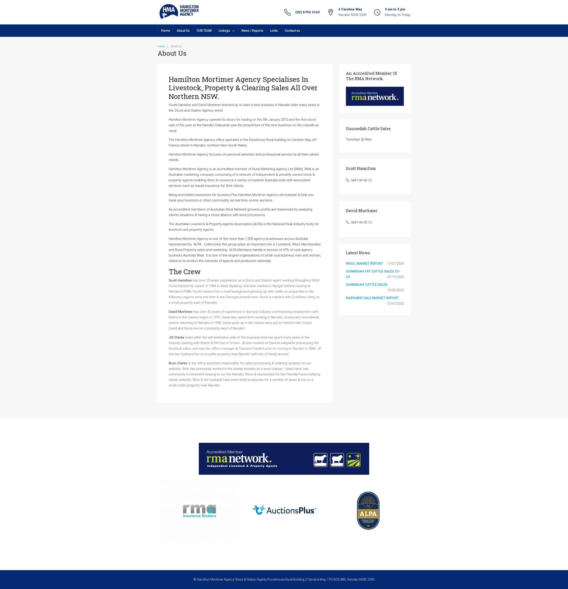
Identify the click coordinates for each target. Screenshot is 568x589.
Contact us (292, 30)
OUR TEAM (204, 30)
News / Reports (252, 30)
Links (274, 30)
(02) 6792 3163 (307, 12)
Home (165, 30)
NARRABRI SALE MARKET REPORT (372, 298)
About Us (183, 30)
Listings (224, 30)
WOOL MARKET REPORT (364, 264)
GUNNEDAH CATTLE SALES (366, 285)
